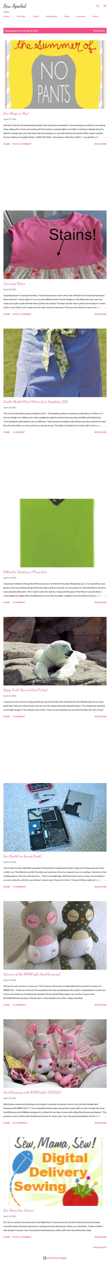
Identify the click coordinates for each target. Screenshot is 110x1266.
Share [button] (6, 144)
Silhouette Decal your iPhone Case (25, 572)
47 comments (19, 1123)
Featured (80, 16)
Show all (99, 30)
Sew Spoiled (14, 6)
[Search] (98, 5)
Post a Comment (21, 144)
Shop (66, 16)
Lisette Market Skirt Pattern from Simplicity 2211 (35, 402)
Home (6, 16)
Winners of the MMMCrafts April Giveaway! (31, 974)
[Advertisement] (55, 178)
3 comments (19, 1005)
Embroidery (51, 16)
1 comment (18, 432)
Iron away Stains (14, 283)
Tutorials (20, 16)
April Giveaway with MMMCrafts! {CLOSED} (32, 1092)
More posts (100, 1247)
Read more (101, 144)
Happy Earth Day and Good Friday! (25, 690)
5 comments (19, 886)
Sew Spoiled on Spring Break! (22, 856)
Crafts (36, 16)
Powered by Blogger (57, 1258)
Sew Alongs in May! (16, 113)
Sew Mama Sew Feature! (18, 1210)
